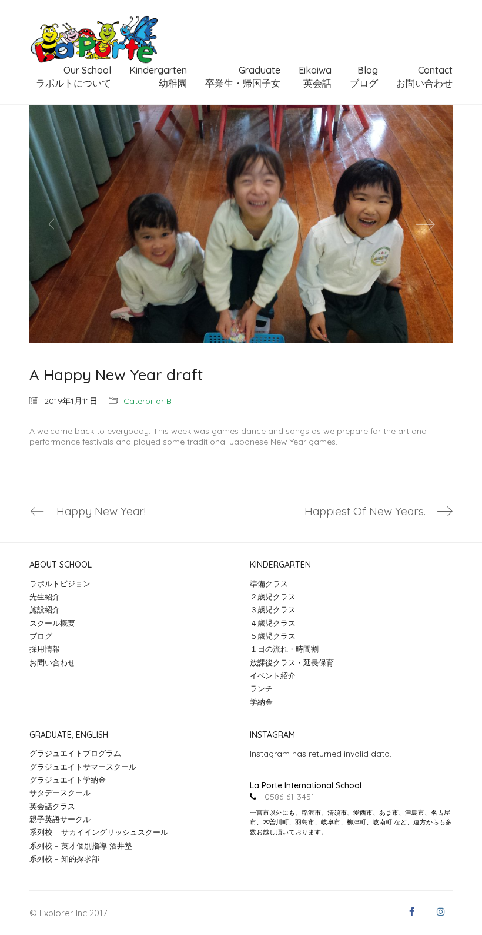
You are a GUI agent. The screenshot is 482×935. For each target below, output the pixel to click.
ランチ (261, 688)
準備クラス (269, 583)
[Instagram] (441, 911)
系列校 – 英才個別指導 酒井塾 (80, 845)
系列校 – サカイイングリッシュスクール (98, 832)
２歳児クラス (273, 596)
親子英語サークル (60, 819)
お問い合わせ (52, 662)
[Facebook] (411, 911)
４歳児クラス (273, 623)
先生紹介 (44, 596)
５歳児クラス (273, 636)
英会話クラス (52, 806)
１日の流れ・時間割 (284, 649)
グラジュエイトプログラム (75, 753)
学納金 (261, 702)
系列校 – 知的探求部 (64, 858)
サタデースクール (60, 792)
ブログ (40, 636)
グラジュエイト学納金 (67, 779)
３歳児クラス (273, 609)
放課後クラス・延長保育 (292, 662)
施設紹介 (44, 609)
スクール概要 (52, 623)
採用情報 (44, 649)
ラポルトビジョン (60, 583)
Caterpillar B (147, 401)
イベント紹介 (273, 675)
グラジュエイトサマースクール (82, 766)
